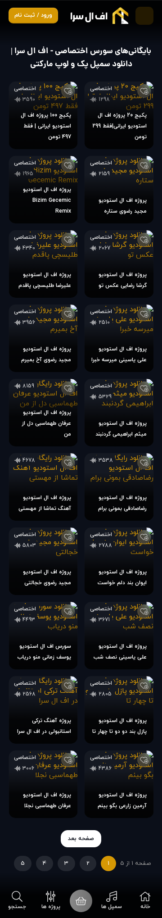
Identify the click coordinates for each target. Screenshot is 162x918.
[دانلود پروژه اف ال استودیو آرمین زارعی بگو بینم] (119, 784)
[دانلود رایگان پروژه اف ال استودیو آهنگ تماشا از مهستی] (43, 487)
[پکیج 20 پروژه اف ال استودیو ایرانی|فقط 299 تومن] (119, 115)
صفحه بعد (81, 839)
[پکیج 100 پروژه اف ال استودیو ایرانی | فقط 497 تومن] (43, 115)
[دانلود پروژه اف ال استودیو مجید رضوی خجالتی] (43, 561)
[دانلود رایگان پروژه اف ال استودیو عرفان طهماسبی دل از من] (43, 412)
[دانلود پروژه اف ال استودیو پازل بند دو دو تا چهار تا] (119, 710)
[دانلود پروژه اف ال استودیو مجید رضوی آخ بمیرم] (43, 338)
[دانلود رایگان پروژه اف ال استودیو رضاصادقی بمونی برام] (119, 487)
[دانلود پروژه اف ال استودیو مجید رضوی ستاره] (119, 189)
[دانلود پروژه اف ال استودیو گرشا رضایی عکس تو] (119, 264)
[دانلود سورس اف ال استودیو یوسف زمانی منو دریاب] (43, 635)
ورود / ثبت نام (33, 15)
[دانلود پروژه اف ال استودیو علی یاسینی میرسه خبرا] (119, 338)
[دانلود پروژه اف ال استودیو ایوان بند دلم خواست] (119, 561)
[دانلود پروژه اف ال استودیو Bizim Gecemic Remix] (43, 189)
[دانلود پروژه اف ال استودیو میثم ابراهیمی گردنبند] (119, 412)
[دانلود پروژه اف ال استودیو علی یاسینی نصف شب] (119, 635)
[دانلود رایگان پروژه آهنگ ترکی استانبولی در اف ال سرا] (43, 710)
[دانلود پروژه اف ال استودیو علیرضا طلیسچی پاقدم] (43, 264)
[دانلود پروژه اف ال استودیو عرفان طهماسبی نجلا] (43, 784)
